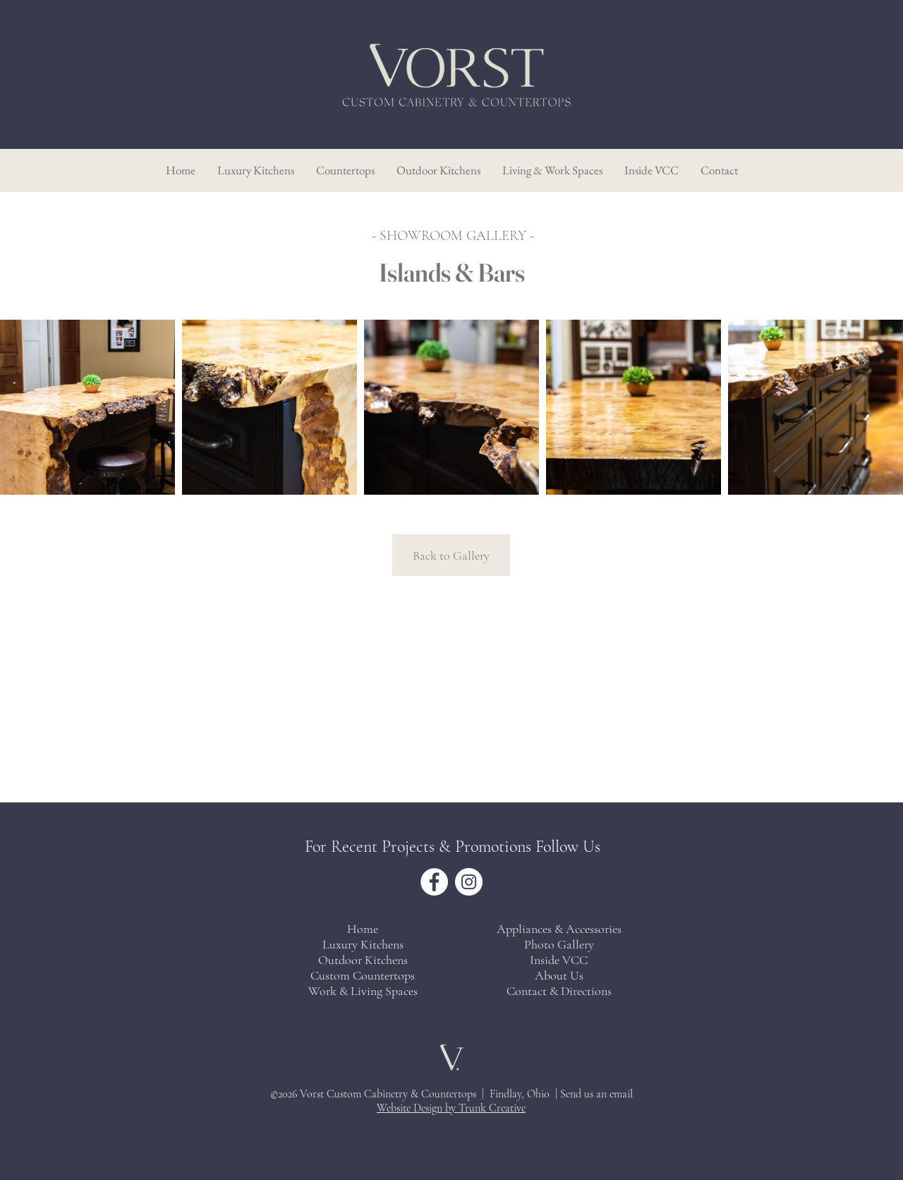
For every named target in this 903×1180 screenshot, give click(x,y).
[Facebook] (434, 882)
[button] (651, 170)
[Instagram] (469, 882)
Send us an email (596, 1094)
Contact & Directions (559, 991)
